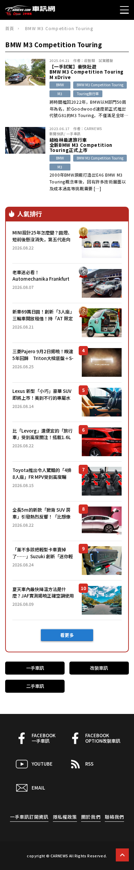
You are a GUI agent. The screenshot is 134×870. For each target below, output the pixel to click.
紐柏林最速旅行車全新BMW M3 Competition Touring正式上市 (80, 145)
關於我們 (90, 817)
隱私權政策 (65, 817)
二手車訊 (35, 686)
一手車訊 (73, 133)
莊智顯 (89, 60)
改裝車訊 (99, 668)
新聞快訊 (56, 133)
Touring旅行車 (88, 93)
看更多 (67, 635)
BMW (60, 84)
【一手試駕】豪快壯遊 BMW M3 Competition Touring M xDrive (86, 72)
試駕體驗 (106, 60)
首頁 (9, 28)
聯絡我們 (114, 817)
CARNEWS (93, 128)
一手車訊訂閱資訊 (29, 817)
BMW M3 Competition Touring (100, 84)
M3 (59, 93)
